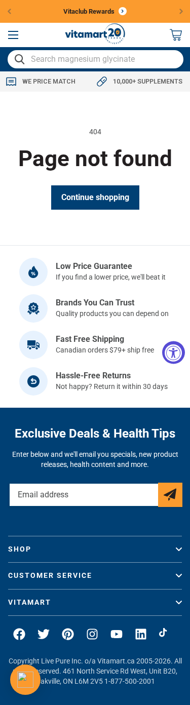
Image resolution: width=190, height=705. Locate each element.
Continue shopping (95, 197)
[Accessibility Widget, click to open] (173, 352)
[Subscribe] (170, 495)
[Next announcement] (181, 11)
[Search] (20, 59)
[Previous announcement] (9, 11)
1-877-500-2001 (129, 681)
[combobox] (95, 59)
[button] (13, 35)
